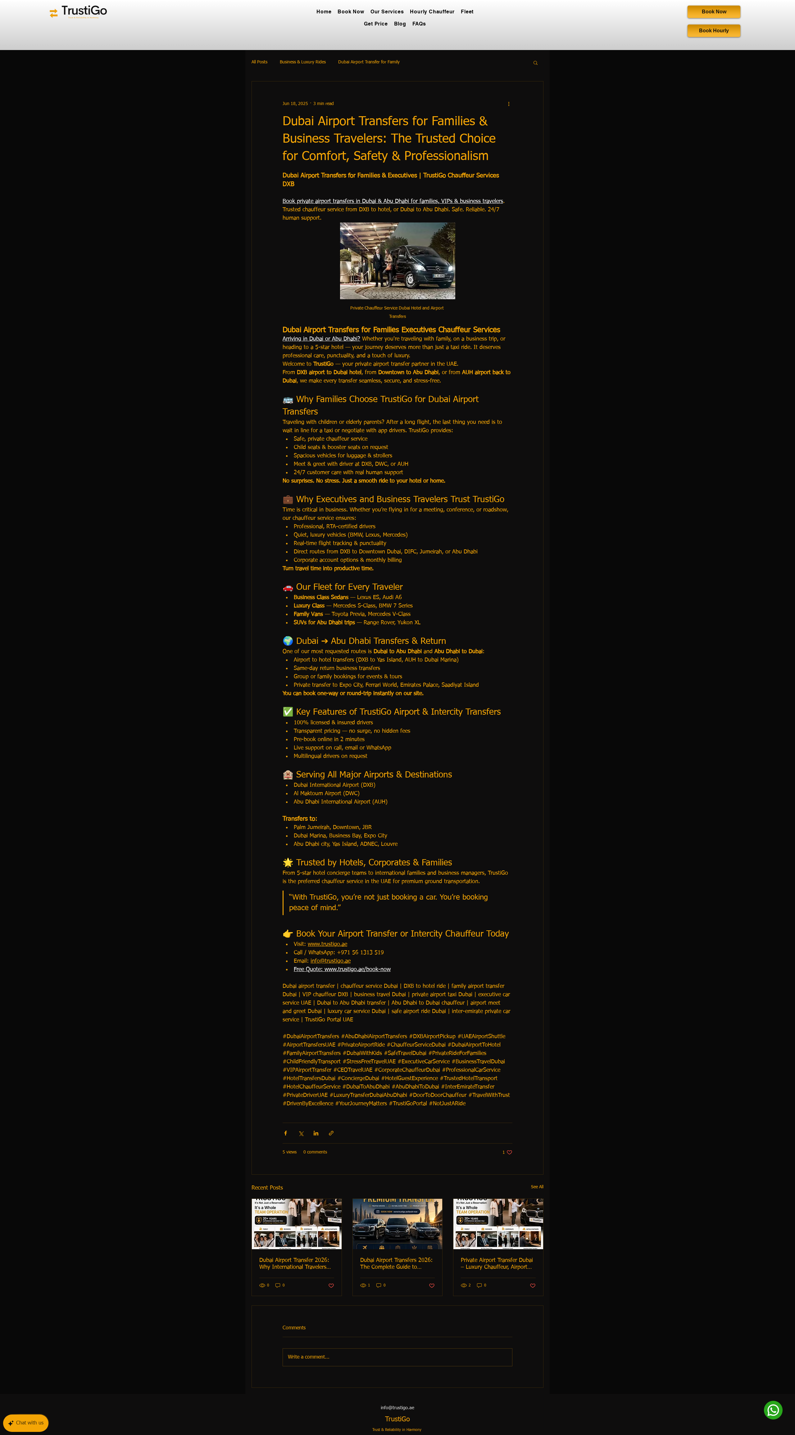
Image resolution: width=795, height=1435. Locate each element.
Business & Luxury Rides (303, 62)
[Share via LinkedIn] (316, 1133)
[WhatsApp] (773, 1410)
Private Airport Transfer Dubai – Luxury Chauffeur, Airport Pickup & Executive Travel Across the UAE (497, 1264)
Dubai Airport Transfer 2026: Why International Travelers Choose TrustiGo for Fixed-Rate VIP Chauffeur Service (294, 1264)
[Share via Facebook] (285, 1133)
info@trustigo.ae (397, 1407)
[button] (535, 62)
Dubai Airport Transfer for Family (369, 62)
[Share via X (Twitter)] (301, 1133)
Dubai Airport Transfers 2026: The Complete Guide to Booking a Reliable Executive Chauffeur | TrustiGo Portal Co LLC (397, 1264)
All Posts (259, 62)
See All (537, 1187)
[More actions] (508, 104)
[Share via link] (331, 1133)
